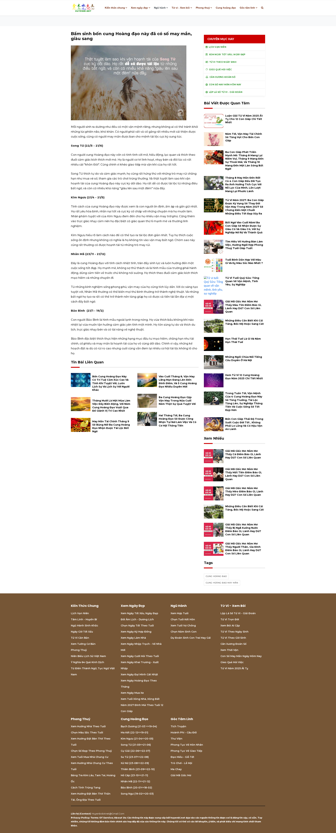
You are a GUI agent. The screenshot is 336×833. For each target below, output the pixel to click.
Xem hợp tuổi (179, 613)
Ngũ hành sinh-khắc (84, 625)
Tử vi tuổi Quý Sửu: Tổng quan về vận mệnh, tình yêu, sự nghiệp (242, 281)
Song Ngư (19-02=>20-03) (137, 793)
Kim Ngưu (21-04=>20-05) (137, 738)
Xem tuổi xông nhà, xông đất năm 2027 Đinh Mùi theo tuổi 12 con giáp (142, 705)
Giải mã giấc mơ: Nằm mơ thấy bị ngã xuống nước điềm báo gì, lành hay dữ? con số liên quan (243, 529)
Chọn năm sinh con (184, 631)
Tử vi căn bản (80, 637)
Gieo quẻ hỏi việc (232, 662)
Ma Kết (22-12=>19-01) (134, 732)
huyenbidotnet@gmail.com (108, 813)
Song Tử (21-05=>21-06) (136, 744)
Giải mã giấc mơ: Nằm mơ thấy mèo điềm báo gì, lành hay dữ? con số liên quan (244, 491)
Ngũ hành (160, 7)
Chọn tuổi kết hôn (183, 619)
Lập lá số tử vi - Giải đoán (238, 613)
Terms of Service (101, 817)
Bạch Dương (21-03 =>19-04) (139, 726)
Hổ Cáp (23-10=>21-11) (134, 775)
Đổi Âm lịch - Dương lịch (137, 619)
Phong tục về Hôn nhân (187, 744)
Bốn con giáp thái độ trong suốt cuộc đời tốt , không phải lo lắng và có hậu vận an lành (244, 424)
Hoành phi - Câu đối (184, 732)
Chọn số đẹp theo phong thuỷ (91, 750)
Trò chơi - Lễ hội (181, 763)
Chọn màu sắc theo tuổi (87, 732)
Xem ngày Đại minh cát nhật (139, 674)
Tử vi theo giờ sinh (233, 637)
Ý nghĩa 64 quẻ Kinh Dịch (87, 662)
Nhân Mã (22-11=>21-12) (135, 781)
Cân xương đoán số (233, 643)
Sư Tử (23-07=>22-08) (135, 757)
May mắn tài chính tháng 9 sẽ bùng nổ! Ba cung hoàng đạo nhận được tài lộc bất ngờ (111, 426)
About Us (120, 817)
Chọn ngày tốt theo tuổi (137, 625)
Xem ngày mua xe (132, 692)
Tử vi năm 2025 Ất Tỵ (234, 668)
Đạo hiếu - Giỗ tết (182, 757)
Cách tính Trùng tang (85, 787)
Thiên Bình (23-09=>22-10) (138, 769)
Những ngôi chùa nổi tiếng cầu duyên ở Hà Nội (243, 358)
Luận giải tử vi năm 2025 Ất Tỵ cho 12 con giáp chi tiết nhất (244, 119)
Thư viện (176, 738)
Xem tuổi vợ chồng (183, 625)
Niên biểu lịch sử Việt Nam (88, 656)
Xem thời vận (229, 650)
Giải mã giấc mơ (181, 775)
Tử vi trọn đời (229, 619)
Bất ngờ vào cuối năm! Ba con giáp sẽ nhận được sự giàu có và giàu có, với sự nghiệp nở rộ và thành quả (243, 227)
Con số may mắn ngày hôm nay (241, 656)
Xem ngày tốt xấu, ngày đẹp (139, 613)
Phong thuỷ (203, 7)
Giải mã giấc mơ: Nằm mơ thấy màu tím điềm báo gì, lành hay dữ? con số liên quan (243, 306)
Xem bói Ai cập (230, 625)
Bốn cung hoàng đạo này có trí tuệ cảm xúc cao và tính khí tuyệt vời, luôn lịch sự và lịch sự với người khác (111, 383)
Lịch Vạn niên (80, 613)
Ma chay (176, 769)
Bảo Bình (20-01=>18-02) (136, 787)
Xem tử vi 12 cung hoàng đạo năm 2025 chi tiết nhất (244, 377)
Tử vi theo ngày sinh (234, 631)
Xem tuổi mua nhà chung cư (89, 757)
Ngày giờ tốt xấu (82, 631)
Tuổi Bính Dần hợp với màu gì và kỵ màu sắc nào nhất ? (244, 261)
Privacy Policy (80, 817)
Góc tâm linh (247, 7)
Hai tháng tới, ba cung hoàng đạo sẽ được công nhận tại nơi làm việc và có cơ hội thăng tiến (177, 420)
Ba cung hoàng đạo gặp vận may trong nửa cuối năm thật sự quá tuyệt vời (177, 400)
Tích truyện (178, 726)
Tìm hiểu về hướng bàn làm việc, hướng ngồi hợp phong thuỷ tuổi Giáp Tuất (244, 245)
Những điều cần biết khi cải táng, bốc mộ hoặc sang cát (244, 322)
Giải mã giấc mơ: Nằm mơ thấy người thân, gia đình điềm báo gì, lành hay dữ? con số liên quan (243, 548)
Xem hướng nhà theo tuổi (88, 726)
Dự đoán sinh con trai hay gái (191, 637)
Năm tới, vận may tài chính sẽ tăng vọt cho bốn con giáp (243, 137)
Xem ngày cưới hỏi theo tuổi (140, 656)
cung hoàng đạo (216, 576)
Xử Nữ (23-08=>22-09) (135, 763)
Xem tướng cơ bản (83, 643)
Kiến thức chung (115, 7)
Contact (85, 813)
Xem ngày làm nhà (133, 637)
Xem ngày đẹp (139, 7)
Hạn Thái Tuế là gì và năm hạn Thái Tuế (243, 340)
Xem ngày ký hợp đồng (136, 631)
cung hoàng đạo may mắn (222, 582)
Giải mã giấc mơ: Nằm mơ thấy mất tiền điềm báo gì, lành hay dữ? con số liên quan (243, 474)
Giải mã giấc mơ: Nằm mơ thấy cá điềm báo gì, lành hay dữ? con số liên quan (243, 454)
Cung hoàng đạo (226, 7)
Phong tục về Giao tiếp (186, 750)
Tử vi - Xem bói (181, 7)
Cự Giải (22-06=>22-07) (135, 750)
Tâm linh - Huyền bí (84, 619)
